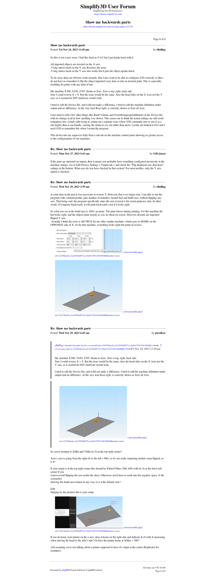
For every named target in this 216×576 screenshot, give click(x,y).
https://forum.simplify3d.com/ (108, 14)
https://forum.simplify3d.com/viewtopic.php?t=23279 (108, 26)
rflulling (59, 345)
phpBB (65, 569)
